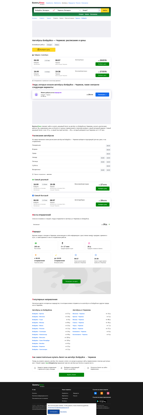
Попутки (78, 3)
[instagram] (108, 393)
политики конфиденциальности (39, 409)
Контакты (34, 393)
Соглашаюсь (54, 411)
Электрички (84, 3)
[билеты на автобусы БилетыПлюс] (38, 385)
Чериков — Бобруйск (81, 18)
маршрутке (57, 92)
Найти (105, 10)
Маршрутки (71, 3)
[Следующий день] (99, 10)
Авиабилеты (49, 3)
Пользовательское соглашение (40, 398)
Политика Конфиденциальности (58, 407)
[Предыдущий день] (80, 10)
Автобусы (65, 3)
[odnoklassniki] (101, 393)
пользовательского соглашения (101, 408)
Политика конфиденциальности (40, 395)
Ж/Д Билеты (57, 3)
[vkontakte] (95, 393)
